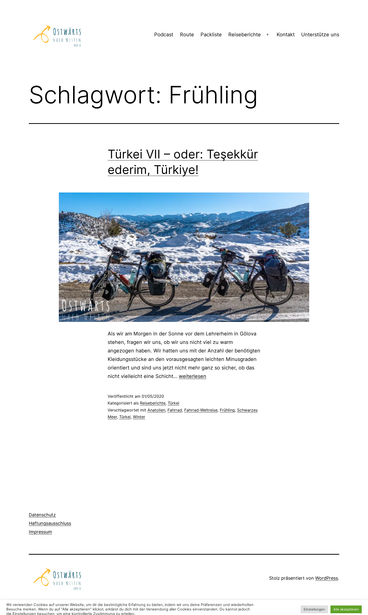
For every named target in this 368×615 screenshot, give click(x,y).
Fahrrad (174, 410)
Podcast (163, 35)
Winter (139, 416)
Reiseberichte (244, 35)
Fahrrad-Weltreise (201, 410)
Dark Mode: (344, 608)
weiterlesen (192, 376)
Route (187, 35)
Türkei (173, 402)
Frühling (227, 410)
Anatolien (156, 410)
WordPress (326, 578)
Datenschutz (42, 514)
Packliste (211, 35)
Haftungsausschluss (50, 523)
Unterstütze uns (320, 35)
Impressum (40, 531)
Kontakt (286, 35)
